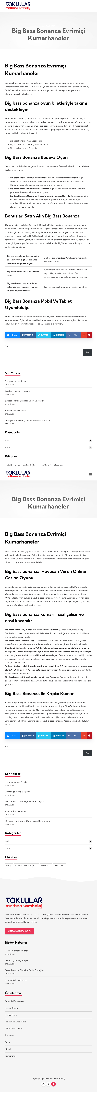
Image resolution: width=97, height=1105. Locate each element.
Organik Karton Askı (14, 1001)
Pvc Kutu (9, 1035)
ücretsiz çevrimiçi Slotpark (17, 391)
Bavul (7, 1042)
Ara (6, 346)
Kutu (7, 447)
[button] (90, 6)
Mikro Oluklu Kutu (13, 1028)
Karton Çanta (11, 1008)
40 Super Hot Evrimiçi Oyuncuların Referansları (27, 420)
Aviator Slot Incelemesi (16, 410)
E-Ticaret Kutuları (23, 465)
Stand (8, 1049)
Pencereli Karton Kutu (15, 1021)
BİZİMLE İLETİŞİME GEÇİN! (19, 931)
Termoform (10, 1056)
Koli (7, 440)
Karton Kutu (11, 1015)
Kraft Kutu (46, 465)
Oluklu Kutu (59, 465)
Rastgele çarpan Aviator (16, 381)
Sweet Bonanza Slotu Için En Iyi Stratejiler (24, 400)
